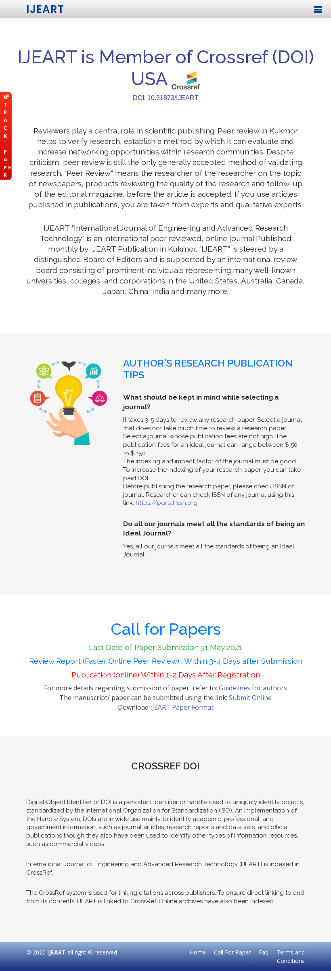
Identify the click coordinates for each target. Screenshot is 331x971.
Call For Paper (232, 952)
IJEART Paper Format (182, 707)
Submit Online (250, 697)
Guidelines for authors (253, 687)
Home (198, 952)
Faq (263, 952)
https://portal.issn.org (166, 502)
